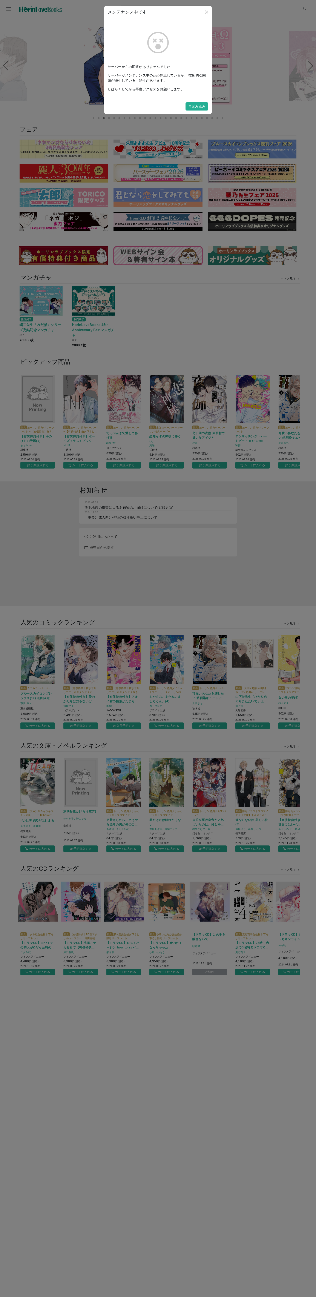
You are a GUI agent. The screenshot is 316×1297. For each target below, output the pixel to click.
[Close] (206, 12)
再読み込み (197, 106)
